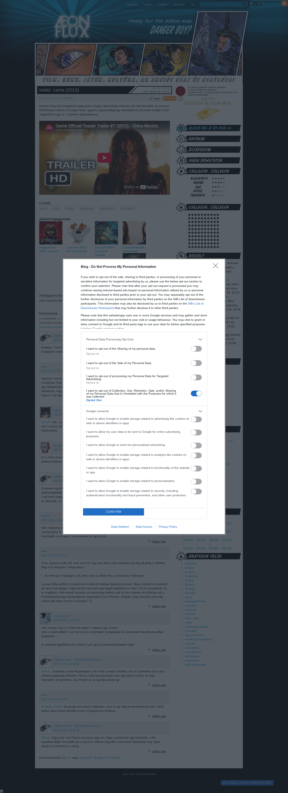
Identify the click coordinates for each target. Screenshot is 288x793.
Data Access (144, 526)
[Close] (217, 267)
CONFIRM (113, 511)
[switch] (196, 349)
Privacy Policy (168, 526)
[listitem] (144, 339)
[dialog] (144, 396)
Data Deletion (120, 526)
